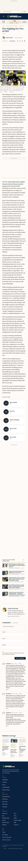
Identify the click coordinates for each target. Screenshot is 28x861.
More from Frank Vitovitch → (14, 616)
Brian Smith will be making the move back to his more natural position (13, 184)
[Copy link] (18, 41)
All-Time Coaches (6, 839)
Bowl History (5, 834)
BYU (15, 813)
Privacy (5, 848)
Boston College (17, 820)
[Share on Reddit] (25, 41)
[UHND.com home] (8, 766)
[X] (23, 12)
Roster (3, 784)
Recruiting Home (6, 796)
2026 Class (5, 804)
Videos (3, 832)
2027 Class (4, 801)
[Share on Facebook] (22, 41)
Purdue (4, 820)
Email (4, 638)
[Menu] (3, 16)
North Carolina (5, 822)
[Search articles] (4, 11)
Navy (15, 815)
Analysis (22, 25)
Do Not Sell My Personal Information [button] (15, 848)
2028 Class (5, 799)
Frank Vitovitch (9, 37)
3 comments (12, 41)
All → (24, 560)
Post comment (20, 658)
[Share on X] (20, 41)
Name (4, 632)
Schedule (4, 782)
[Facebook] (25, 12)
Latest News (5, 779)
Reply (7, 689)
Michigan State (5, 818)
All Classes (4, 806)
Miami (15, 818)
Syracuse (16, 824)
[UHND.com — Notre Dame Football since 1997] (14, 16)
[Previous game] (8, 22)
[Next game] (20, 22)
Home (3, 25)
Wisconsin (4, 813)
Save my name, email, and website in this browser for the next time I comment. (13, 653)
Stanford (4, 824)
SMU (15, 822)
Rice (3, 815)
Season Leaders (6, 789)
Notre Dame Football (12, 25)
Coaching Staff (5, 787)
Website (4, 644)
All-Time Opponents (6, 837)
